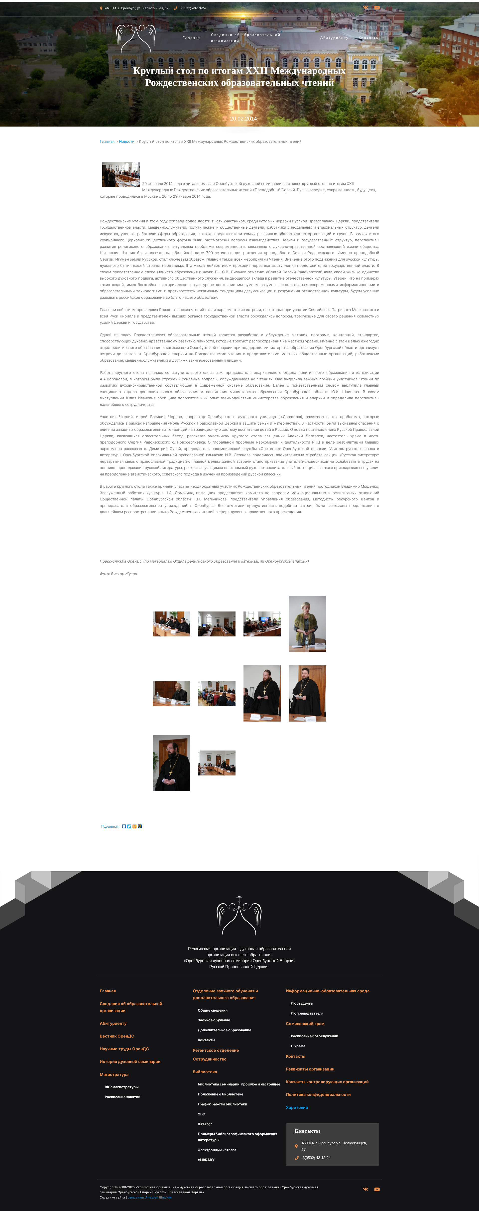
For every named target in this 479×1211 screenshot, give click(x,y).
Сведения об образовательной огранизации (246, 38)
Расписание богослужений (314, 1036)
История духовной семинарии (130, 1061)
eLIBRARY (206, 1160)
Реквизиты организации (310, 1068)
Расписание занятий (122, 1097)
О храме (298, 1046)
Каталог (205, 1124)
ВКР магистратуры (121, 1087)
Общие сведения (213, 1010)
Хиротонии (297, 1107)
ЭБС (201, 1114)
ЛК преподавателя (307, 1013)
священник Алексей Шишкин (150, 1197)
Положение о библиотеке (220, 1094)
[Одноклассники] (134, 825)
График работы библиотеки (222, 1104)
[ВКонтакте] (124, 825)
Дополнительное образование (224, 1030)
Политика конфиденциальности (318, 1094)
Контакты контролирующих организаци (326, 1081)
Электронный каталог (217, 1150)
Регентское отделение (216, 1050)
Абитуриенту (334, 38)
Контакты (369, 38)
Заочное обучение (214, 1020)
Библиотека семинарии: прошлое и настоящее (239, 1084)
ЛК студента (302, 1003)
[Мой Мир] (139, 825)
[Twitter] (129, 825)
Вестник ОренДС (117, 1036)
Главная (192, 38)
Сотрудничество (210, 1059)
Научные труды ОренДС (124, 1048)
